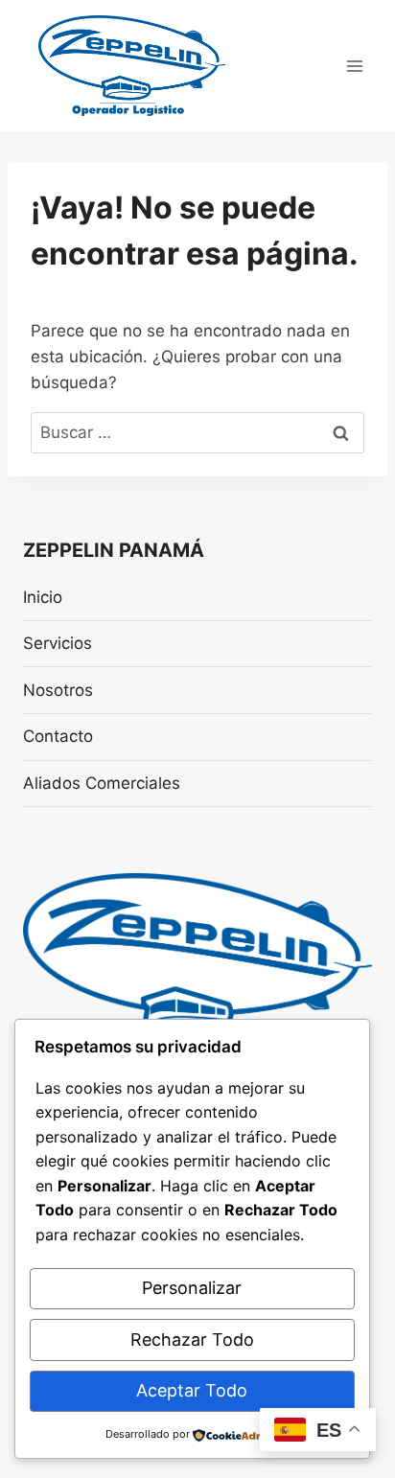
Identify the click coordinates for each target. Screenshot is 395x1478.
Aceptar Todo (191, 1390)
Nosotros (58, 690)
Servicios (57, 643)
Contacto (58, 736)
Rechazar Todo (192, 1339)
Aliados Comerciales (101, 783)
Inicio (42, 597)
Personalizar (192, 1288)
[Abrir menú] (354, 66)
